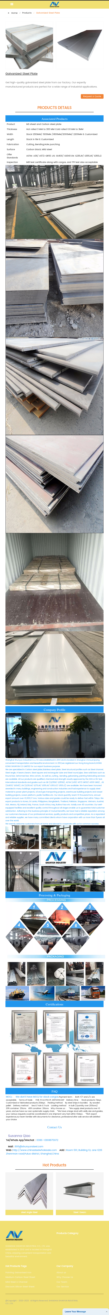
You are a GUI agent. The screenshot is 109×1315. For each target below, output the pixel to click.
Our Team (61, 1282)
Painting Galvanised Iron (18, 1272)
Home (14, 13)
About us (61, 1272)
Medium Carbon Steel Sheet (20, 1277)
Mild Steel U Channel (16, 1282)
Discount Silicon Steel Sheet (20, 1286)
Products (27, 13)
